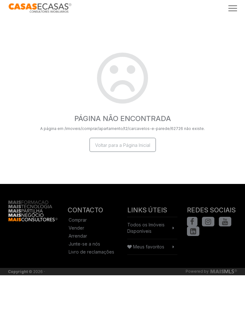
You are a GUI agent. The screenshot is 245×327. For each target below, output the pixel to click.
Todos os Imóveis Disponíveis (146, 228)
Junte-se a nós (84, 244)
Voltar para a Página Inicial (122, 145)
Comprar (78, 220)
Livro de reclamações (91, 252)
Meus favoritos (148, 246)
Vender (76, 228)
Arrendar (78, 236)
